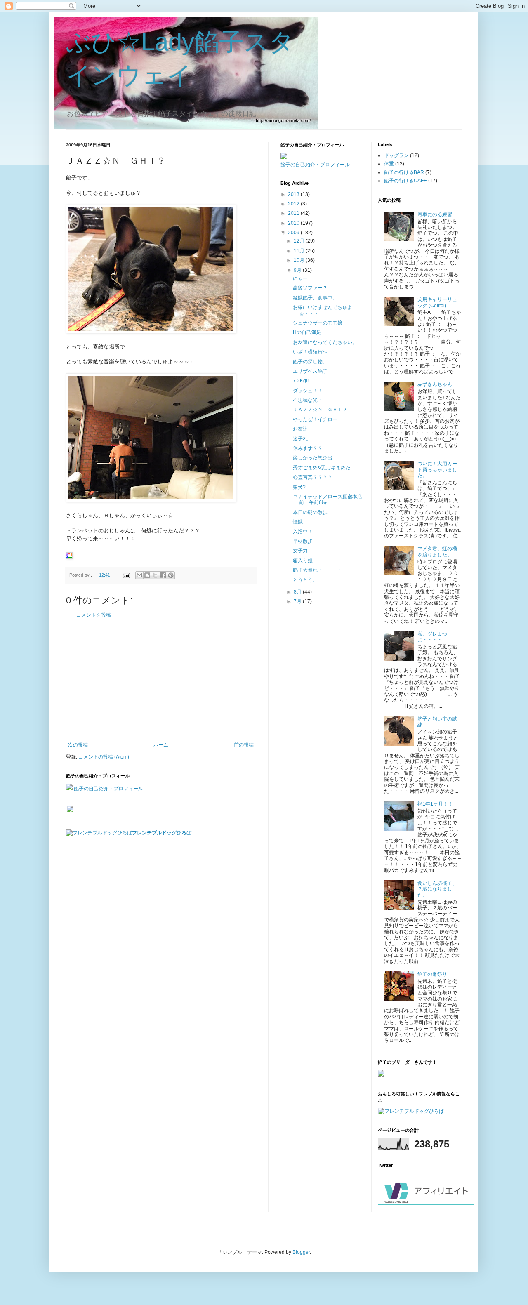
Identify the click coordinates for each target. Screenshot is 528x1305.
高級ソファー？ (310, 288)
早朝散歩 (303, 541)
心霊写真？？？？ (312, 477)
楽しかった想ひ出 (312, 458)
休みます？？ (308, 448)
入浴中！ (303, 532)
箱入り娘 (303, 560)
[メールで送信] (139, 575)
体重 (389, 164)
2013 (294, 194)
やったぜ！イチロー (315, 419)
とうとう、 (305, 580)
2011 (294, 213)
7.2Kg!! (301, 381)
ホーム (160, 745)
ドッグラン (396, 155)
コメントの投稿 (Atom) (103, 757)
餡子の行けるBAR (404, 172)
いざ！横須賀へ (310, 352)
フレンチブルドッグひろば (161, 833)
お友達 (300, 429)
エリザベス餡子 (310, 371)
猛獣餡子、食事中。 (315, 298)
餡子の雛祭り (432, 974)
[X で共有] (155, 575)
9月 (298, 270)
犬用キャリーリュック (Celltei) (437, 302)
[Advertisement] (161, 680)
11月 (300, 251)
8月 (298, 592)
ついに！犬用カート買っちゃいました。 (437, 469)
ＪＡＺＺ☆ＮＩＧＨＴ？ (320, 409)
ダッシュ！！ (308, 390)
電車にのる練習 (434, 214)
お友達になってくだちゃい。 (325, 342)
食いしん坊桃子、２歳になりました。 (437, 889)
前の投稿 (244, 745)
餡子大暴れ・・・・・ (317, 570)
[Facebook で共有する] (163, 575)
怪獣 (298, 522)
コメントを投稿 (93, 615)
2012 (294, 204)
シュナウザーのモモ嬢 (317, 323)
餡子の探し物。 (310, 362)
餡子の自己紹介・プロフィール (108, 788)
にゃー (300, 278)
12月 (300, 241)
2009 (294, 233)
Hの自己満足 (307, 332)
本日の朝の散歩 (310, 512)
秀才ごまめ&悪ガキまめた (322, 468)
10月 (300, 260)
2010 (294, 223)
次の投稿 (78, 745)
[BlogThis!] (147, 575)
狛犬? (299, 487)
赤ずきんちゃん (434, 384)
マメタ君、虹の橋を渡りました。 (437, 551)
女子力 (300, 551)
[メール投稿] (125, 574)
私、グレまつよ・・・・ (432, 637)
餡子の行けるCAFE (405, 181)
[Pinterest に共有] (171, 575)
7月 (298, 601)
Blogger (301, 1252)
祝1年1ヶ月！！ (435, 804)
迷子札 (300, 439)
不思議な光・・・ (312, 400)
